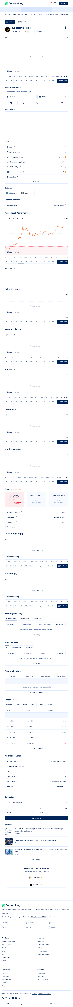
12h (16, 81)
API (3, 954)
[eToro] (28, 927)
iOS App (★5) (6, 944)
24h (21, 81)
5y (49, 81)
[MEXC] (6, 923)
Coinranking (16, 3)
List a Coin (40, 948)
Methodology (6, 979)
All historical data (37, 748)
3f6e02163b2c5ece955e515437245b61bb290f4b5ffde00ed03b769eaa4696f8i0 (59, 205)
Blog (3, 986)
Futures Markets (38, 14)
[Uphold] (52, 927)
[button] (12, 193)
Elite (3, 951)
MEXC (32, 917)
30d (30, 81)
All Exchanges (11, 618)
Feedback (40, 976)
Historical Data (53, 14)
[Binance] (29, 923)
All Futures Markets (36, 692)
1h (7, 81)
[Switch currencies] (36, 810)
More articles (36, 859)
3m (36, 81)
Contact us (41, 973)
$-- (62, 152)
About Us (65, 909)
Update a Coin (42, 951)
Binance (38, 917)
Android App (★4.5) (8, 941)
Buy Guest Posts (43, 944)
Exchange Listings (10, 14)
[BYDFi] (5, 927)
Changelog (6, 976)
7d (26, 81)
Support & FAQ (42, 979)
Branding (5, 983)
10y (53, 81)
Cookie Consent (25, 994)
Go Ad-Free (11, 268)
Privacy (34, 994)
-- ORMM (63, 162)
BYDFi (43, 917)
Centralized (37, 618)
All (7, 647)
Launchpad (6, 957)
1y (40, 81)
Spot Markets (24, 14)
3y (44, 81)
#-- (20, 31)
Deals (4, 961)
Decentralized (24, 618)
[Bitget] (53, 923)
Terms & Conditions (44, 994)
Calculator (64, 14)
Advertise (40, 941)
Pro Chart (5, 948)
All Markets (36, 663)
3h (11, 81)
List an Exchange (43, 954)
